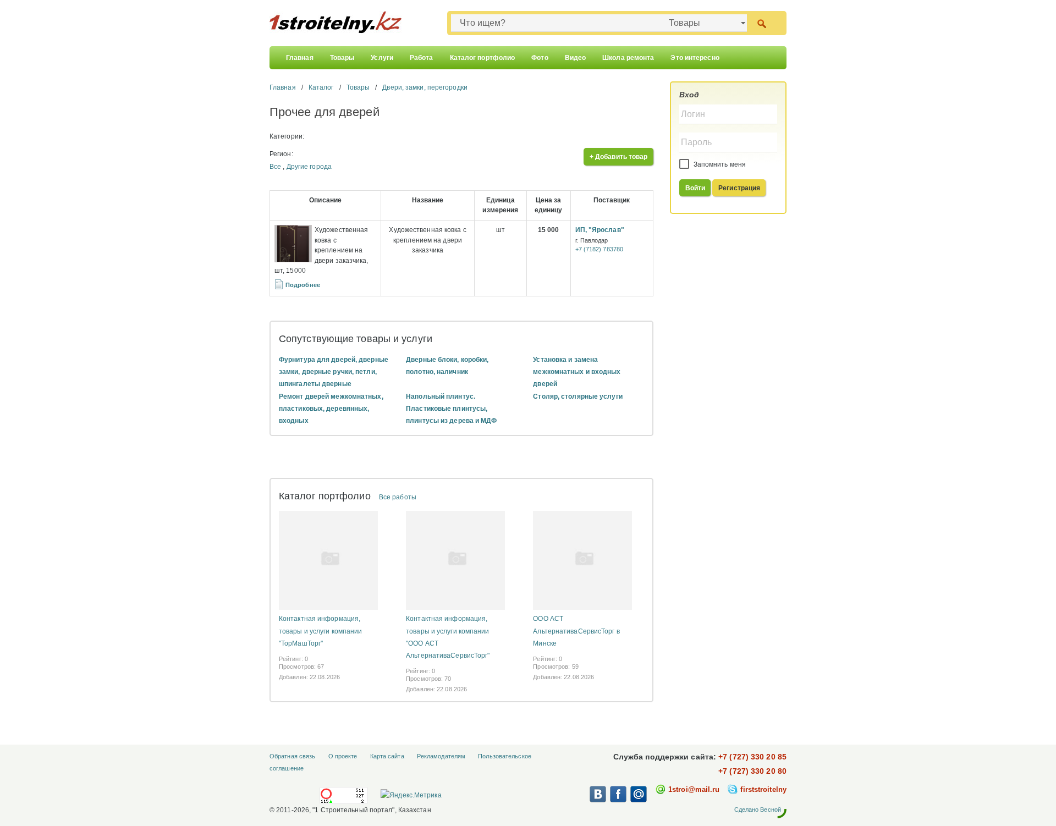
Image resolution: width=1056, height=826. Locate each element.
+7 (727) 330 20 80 (752, 771)
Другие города (309, 166)
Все (275, 166)
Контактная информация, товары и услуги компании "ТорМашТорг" (320, 631)
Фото (539, 58)
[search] (761, 22)
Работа (421, 58)
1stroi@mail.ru (693, 789)
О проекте (343, 756)
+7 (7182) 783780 (599, 249)
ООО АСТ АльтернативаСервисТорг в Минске (576, 631)
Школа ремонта (628, 58)
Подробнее (302, 285)
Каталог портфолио (482, 58)
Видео (575, 58)
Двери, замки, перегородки (425, 87)
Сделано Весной (757, 809)
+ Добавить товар (619, 157)
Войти (695, 188)
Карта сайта (387, 756)
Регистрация (739, 188)
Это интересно (694, 58)
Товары (342, 58)
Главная (300, 58)
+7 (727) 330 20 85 (752, 756)
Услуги (382, 58)
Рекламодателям (441, 756)
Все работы (397, 497)
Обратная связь (292, 756)
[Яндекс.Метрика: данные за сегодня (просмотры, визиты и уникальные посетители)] (411, 795)
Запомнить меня (719, 164)
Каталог (321, 87)
